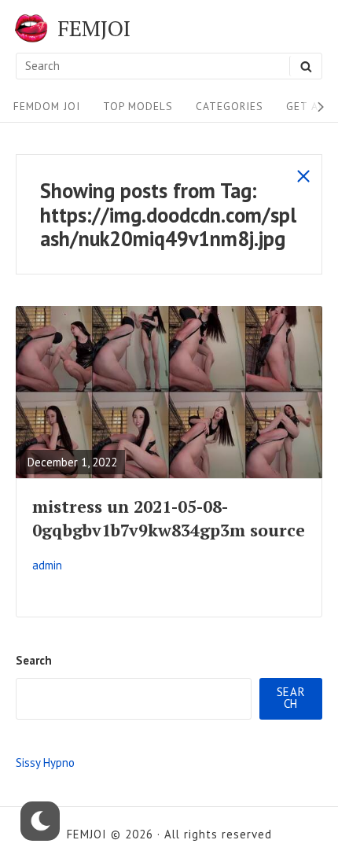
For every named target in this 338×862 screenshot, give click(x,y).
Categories (229, 106)
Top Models (138, 106)
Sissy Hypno (45, 762)
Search (34, 660)
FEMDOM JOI (46, 106)
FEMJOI (93, 28)
